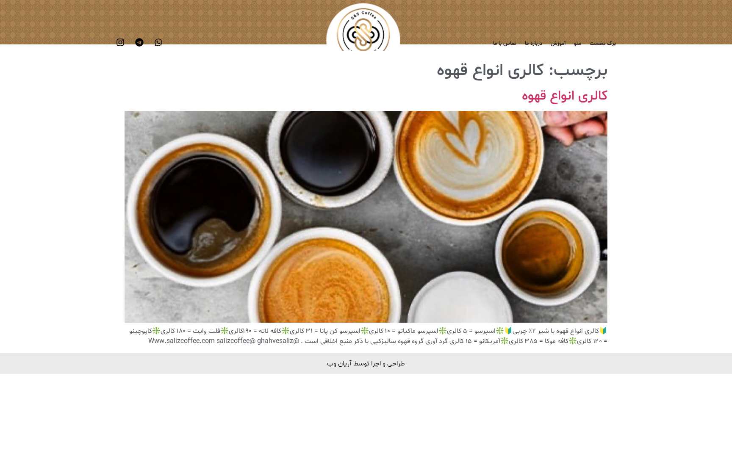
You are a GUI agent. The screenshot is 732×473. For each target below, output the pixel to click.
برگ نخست (603, 43)
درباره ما (533, 43)
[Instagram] (120, 42)
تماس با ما (504, 43)
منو (577, 43)
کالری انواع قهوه (564, 96)
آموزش (558, 43)
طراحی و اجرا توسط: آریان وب (366, 363)
